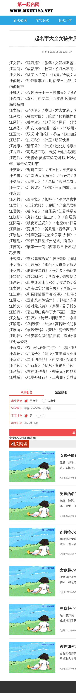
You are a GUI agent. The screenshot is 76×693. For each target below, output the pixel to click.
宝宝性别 (16, 415)
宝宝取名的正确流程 (22, 438)
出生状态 (16, 400)
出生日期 (16, 423)
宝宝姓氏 (16, 408)
